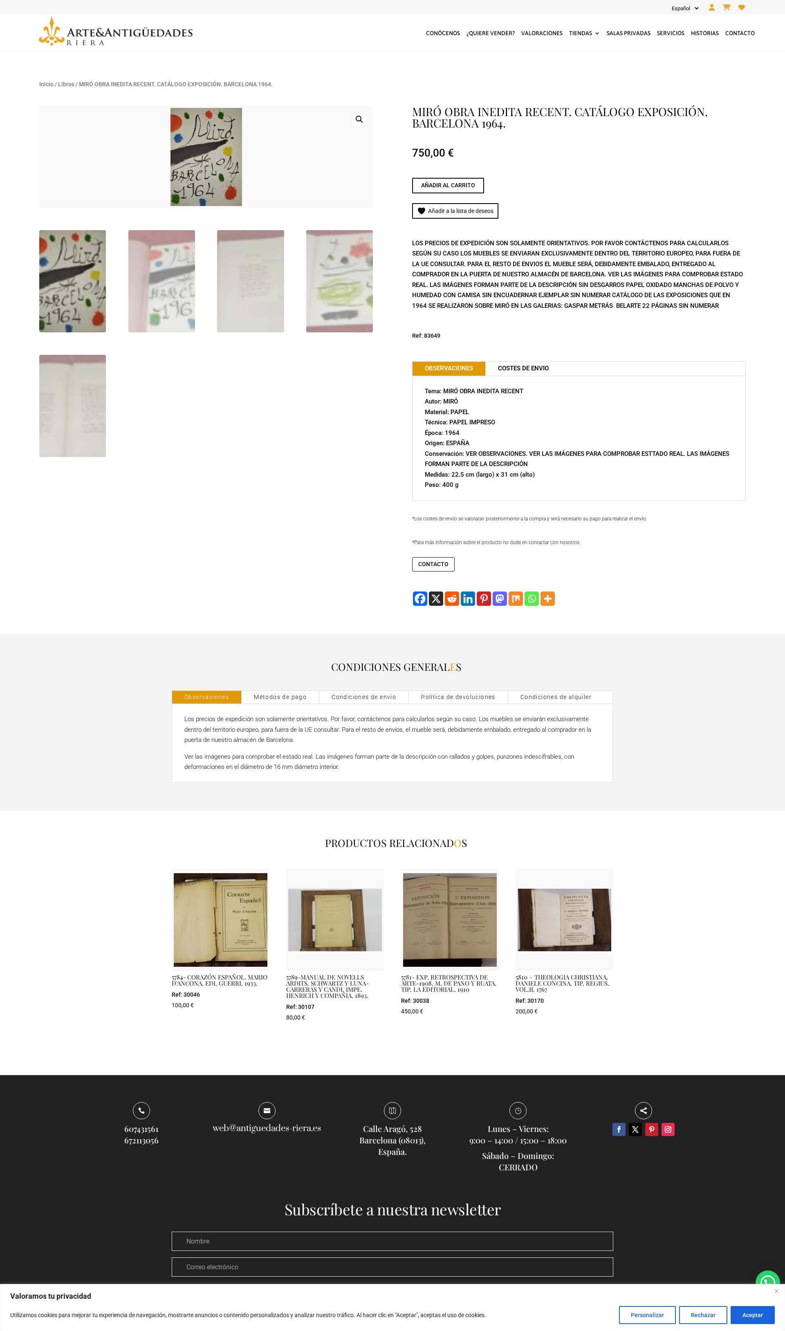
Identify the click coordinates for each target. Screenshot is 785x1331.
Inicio (46, 84)
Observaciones (206, 697)
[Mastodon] (500, 599)
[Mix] (516, 599)
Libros (66, 84)
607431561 (141, 1128)
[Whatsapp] (532, 599)
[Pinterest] (484, 599)
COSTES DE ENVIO (523, 368)
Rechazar (703, 1315)
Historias (705, 33)
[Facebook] (420, 599)
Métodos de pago (280, 697)
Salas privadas (628, 33)
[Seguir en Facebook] (619, 1129)
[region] (392, 1307)
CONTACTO (433, 564)
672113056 (141, 1139)
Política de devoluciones (458, 697)
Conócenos (443, 33)
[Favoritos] (741, 7)
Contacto (740, 33)
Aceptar (752, 1315)
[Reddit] (452, 599)
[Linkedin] (468, 599)
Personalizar (647, 1315)
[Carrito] (726, 7)
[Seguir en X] (635, 1129)
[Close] (776, 1291)
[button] (359, 119)
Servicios (670, 33)
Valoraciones (542, 33)
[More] (548, 599)
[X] (436, 599)
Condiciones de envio (364, 697)
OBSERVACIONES (449, 368)
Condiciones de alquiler (556, 697)
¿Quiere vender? (491, 33)
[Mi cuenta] (712, 7)
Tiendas (580, 33)
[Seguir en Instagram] (668, 1129)
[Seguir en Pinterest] (651, 1129)
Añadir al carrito (448, 185)
